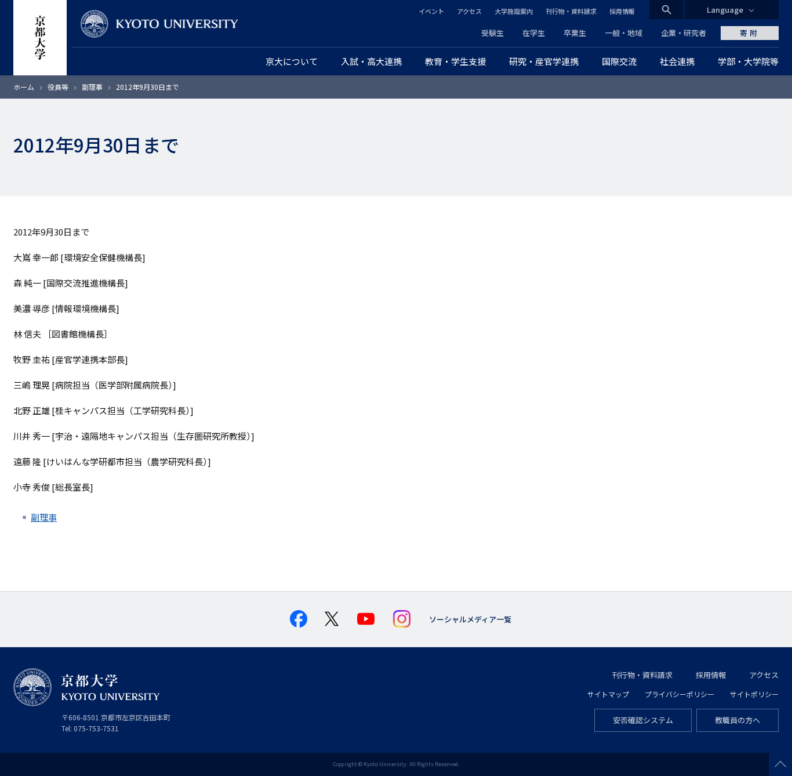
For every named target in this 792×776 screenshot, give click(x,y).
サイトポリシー (754, 694)
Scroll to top (780, 764)
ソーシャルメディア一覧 (470, 619)
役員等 (58, 87)
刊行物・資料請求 (571, 11)
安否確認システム (643, 720)
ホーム (23, 87)
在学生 (533, 32)
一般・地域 (623, 32)
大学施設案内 (514, 11)
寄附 (750, 32)
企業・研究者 (683, 32)
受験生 (492, 32)
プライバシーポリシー (679, 694)
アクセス (469, 11)
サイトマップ (608, 694)
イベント (431, 11)
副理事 (92, 87)
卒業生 (575, 32)
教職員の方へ (737, 720)
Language (725, 9)
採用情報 (622, 11)
